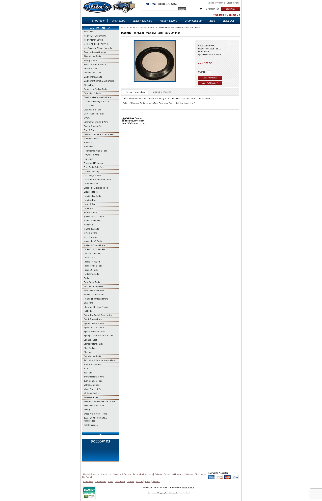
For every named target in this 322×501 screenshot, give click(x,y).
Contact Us (106, 474)
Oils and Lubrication (93, 253)
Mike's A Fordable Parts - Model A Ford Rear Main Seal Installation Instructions (159, 103)
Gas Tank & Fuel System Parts (97, 180)
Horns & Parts (90, 204)
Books (147, 481)
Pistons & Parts (91, 270)
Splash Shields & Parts (94, 332)
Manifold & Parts (91, 229)
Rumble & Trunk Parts (94, 294)
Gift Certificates (91, 425)
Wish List (228, 20)
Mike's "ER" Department (94, 36)
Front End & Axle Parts (94, 167)
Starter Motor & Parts (93, 344)
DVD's (87, 118)
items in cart (212, 9)
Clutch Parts (89, 85)
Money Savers (168, 20)
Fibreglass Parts (91, 138)
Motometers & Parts (93, 241)
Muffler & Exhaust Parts (94, 245)
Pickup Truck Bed (92, 262)
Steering (88, 352)
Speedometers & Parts (94, 323)
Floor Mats (88, 146)
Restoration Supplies (93, 286)
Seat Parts (88, 303)
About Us (95, 474)
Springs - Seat (90, 340)
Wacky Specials (142, 20)
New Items (118, 20)
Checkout (230, 9)
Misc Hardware (91, 237)
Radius (87, 278)
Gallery (167, 474)
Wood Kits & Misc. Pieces (95, 414)
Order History (233, 3)
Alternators (88, 481)
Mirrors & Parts (90, 233)
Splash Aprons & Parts (94, 327)
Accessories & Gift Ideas (95, 52)
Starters (130, 481)
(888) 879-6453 (167, 4)
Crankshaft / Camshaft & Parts (97, 97)
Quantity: (202, 72)
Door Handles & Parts (94, 114)
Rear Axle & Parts (92, 282)
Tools (86, 368)
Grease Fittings (91, 192)
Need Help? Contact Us (226, 14)
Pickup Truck (90, 257)
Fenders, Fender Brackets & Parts (99, 134)
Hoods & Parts (90, 200)
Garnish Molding (91, 171)
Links (150, 474)
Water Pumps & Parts (93, 389)
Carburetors (100, 481)
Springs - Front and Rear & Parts (98, 336)
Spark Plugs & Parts (93, 319)
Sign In (210, 3)
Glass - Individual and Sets (96, 188)
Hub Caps (88, 208)
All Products (177, 474)
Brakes (139, 481)
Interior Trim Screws (93, 221)
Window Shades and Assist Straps (99, 401)
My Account (220, 3)
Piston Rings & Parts (93, 266)
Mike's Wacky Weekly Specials (98, 48)
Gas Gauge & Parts (92, 175)
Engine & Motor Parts (93, 126)
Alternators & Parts (92, 56)
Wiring (87, 409)
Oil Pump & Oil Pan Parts (95, 249)
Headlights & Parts (92, 196)
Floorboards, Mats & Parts (95, 151)
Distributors (120, 481)
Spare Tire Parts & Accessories (98, 315)
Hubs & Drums (90, 212)
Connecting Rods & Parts (95, 89)
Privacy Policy (139, 474)
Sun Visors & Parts (92, 356)
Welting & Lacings (92, 393)
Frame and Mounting (93, 163)
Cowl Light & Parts (92, 93)
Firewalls (88, 142)
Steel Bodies (89, 348)
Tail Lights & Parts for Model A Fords (100, 360)
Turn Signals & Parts (93, 381)
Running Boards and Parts (96, 299)
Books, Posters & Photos (95, 64)
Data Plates (89, 105)
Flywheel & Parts (91, 155)
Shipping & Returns (122, 474)
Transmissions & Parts (94, 377)
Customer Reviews (162, 92)
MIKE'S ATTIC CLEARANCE (96, 44)
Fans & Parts (89, 130)
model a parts (188, 487)
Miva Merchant (184, 493)
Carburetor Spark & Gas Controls (99, 81)
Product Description (135, 92)
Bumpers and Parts (92, 73)
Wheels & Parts (91, 397)
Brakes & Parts (90, 69)
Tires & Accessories (93, 364)
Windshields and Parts (94, 405)
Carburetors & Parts (93, 77)
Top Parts (88, 373)
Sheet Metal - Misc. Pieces (96, 307)
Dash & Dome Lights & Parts (97, 101)
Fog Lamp (88, 159)
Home (86, 474)
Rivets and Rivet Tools (94, 290)
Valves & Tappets (91, 385)
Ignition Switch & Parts (94, 216)
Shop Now (98, 20)
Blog (212, 20)
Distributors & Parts (92, 110)
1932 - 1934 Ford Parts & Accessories (95, 419)
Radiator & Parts (91, 274)
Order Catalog (193, 20)
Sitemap (189, 474)
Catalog (158, 474)
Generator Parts (91, 184)
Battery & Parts (90, 60)
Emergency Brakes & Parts (96, 122)
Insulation (88, 225)
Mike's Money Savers (93, 40)
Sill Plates (88, 311)
